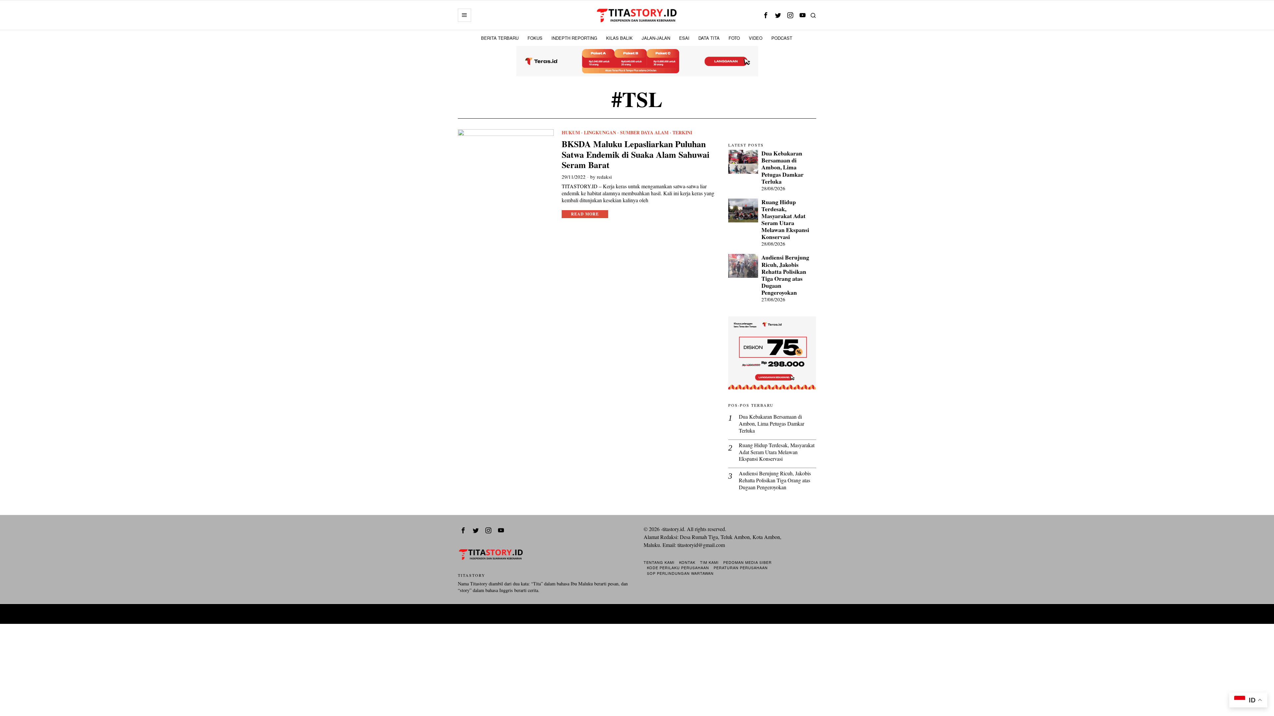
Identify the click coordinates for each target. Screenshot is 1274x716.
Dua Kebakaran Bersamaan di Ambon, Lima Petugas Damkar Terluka (782, 167)
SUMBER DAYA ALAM (644, 132)
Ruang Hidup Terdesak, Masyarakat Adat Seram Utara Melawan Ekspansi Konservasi (785, 220)
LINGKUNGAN (600, 132)
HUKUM (571, 132)
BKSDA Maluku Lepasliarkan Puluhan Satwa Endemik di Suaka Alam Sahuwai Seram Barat (635, 154)
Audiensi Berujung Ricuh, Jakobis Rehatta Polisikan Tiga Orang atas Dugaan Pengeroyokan (785, 275)
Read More (585, 214)
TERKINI (682, 132)
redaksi (604, 176)
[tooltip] (765, 15)
